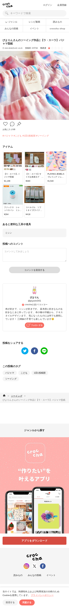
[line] (44, 350)
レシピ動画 (34, 22)
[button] (5, 124)
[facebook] (34, 350)
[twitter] (24, 350)
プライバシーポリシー (42, 595)
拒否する (10, 602)
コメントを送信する (34, 270)
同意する (26, 602)
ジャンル (12, 22)
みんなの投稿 (11, 28)
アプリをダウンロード (34, 540)
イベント (34, 28)
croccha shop (57, 28)
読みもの (57, 22)
